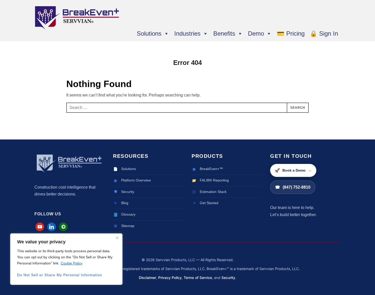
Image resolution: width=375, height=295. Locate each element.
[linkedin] (51, 226)
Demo (256, 34)
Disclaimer (147, 277)
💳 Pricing (291, 34)
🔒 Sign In (324, 34)
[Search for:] (187, 108)
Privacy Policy (170, 277)
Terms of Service (198, 277)
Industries (187, 34)
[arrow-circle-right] (63, 226)
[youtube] (39, 226)
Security (228, 277)
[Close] (117, 238)
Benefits (224, 34)
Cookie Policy (71, 263)
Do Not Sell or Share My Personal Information (59, 275)
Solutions (149, 34)
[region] (66, 259)
